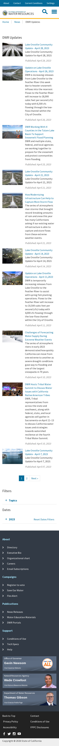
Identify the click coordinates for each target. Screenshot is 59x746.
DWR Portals (14, 622)
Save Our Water (15, 590)
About (6, 3)
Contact (17, 3)
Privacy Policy (10, 721)
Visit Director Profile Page (13, 702)
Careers (11, 563)
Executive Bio (14, 552)
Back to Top (8, 715)
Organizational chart (18, 558)
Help (9, 649)
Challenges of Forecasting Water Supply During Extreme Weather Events (39, 336)
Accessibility (10, 727)
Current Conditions (33, 3)
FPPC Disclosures (39, 727)
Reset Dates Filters (44, 519)
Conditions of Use (16, 638)
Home (5, 21)
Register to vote (16, 585)
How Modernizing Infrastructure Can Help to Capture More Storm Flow (39, 198)
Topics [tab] (13, 500)
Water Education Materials (21, 617)
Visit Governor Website (12, 668)
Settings (51, 3)
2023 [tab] (12, 519)
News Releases (15, 611)
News (17, 21)
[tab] (29, 500)
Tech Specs (13, 644)
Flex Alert (12, 595)
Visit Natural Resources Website (15, 685)
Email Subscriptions (18, 568)
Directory (12, 547)
